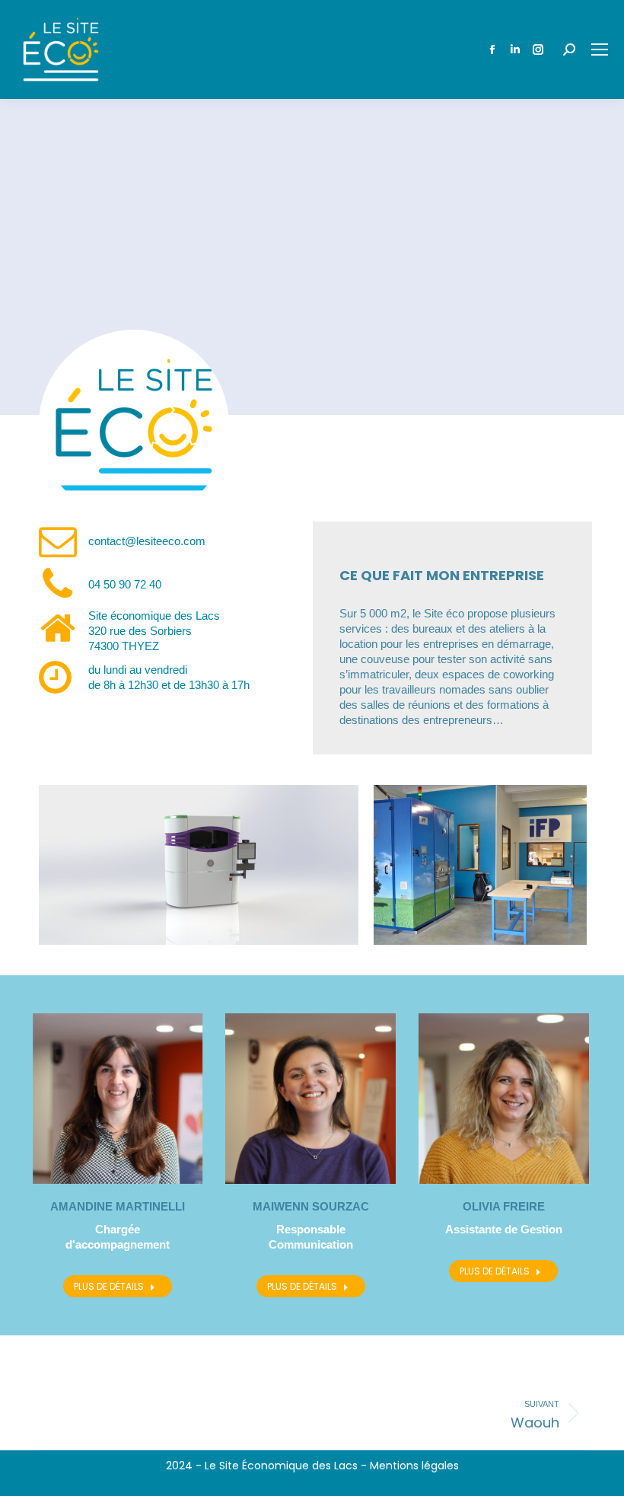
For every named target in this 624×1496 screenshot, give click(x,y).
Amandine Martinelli (117, 1206)
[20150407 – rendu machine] (198, 865)
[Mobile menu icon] (600, 49)
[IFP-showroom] (480, 865)
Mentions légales (414, 1465)
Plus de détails (109, 1286)
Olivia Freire (504, 1206)
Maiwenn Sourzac (311, 1206)
